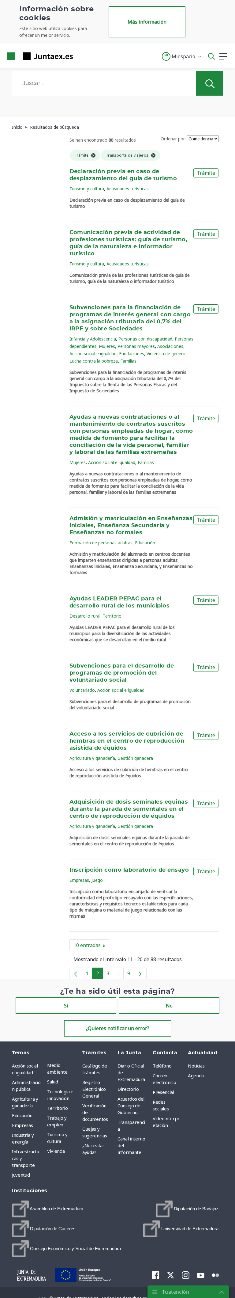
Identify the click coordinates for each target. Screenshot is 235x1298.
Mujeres (107, 346)
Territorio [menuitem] (57, 1108)
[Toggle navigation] (81, 56)
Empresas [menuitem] (22, 1125)
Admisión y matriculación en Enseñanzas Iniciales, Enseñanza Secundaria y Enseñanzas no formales (131, 525)
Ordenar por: (173, 139)
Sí (66, 1005)
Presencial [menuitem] (163, 1092)
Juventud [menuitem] (21, 1175)
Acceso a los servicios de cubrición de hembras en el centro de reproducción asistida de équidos (127, 741)
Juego (97, 880)
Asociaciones (170, 346)
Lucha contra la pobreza (93, 361)
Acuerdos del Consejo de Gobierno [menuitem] (131, 1105)
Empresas (79, 880)
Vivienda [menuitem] (56, 1151)
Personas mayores (136, 346)
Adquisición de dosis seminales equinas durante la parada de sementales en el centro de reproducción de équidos (128, 809)
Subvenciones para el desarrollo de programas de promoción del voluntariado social (121, 673)
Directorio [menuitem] (128, 1089)
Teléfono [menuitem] (162, 1066)
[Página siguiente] (140, 973)
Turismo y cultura (86, 189)
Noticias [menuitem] (196, 1066)
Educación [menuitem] (22, 1115)
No (169, 1005)
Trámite (206, 172)
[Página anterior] (75, 973)
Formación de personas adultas (100, 543)
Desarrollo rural (84, 616)
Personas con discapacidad (145, 339)
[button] (182, 56)
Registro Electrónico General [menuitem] (94, 1089)
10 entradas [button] (91, 946)
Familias (128, 361)
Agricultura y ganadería (92, 758)
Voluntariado (82, 690)
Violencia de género (166, 353)
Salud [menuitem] (52, 1082)
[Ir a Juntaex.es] (38, 56)
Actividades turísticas (127, 189)
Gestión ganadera (135, 758)
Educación (145, 543)
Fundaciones (131, 353)
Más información (147, 21)
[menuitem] (47, 1209)
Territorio (112, 616)
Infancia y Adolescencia (92, 339)
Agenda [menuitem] (196, 1075)
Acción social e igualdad (93, 353)
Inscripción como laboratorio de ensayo (129, 870)
